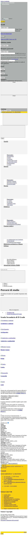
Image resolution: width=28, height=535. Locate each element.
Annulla (3, 110)
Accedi (2, 21)
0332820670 (9, 478)
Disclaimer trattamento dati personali (10, 520)
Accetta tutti (6, 397)
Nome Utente (18, 29)
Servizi (5, 284)
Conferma (8, 110)
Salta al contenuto (5, 1)
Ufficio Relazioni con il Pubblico (12, 499)
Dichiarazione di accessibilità (11, 500)
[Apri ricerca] (15, 119)
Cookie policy (7, 494)
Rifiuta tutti (13, 396)
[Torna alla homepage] (14, 112)
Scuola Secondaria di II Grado (14, 314)
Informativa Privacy (8, 497)
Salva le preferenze (12, 463)
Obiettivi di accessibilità (9, 501)
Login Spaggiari (14, 59)
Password (17, 31)
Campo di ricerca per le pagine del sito (10, 268)
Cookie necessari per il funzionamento (10, 415)
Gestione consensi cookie (10, 504)
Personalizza (4, 396)
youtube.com (4, 423)
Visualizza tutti (10, 312)
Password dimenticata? (6, 33)
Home (5, 283)
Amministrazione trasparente (11, 506)
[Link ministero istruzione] (7, 2)
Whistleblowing (8, 503)
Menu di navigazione (14, 309)
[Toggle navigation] (13, 131)
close (2, 138)
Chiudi (2, 69)
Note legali (6, 496)
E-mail (17, 53)
